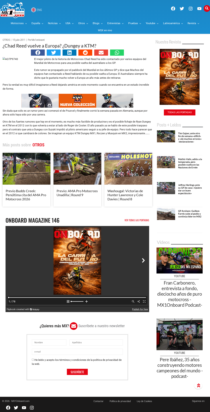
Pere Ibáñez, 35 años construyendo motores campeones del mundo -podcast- (180, 368)
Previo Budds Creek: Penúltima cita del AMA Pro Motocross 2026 (26, 195)
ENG (39, 10)
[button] (38, 53)
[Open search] (207, 8)
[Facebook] (173, 8)
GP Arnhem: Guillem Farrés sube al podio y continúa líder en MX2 (189, 214)
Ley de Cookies (144, 401)
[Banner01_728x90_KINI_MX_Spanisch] (77, 106)
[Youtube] (199, 8)
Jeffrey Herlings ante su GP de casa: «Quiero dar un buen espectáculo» (190, 189)
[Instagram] (190, 8)
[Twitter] (182, 8)
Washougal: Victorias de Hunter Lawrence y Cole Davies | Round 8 (125, 195)
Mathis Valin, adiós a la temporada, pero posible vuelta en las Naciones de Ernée (190, 163)
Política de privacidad (120, 401)
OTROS (6, 39)
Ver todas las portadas (137, 220)
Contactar (98, 401)
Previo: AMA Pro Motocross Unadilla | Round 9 (77, 193)
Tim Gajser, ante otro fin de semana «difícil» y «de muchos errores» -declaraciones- (190, 137)
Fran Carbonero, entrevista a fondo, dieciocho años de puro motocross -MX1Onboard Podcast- (179, 294)
